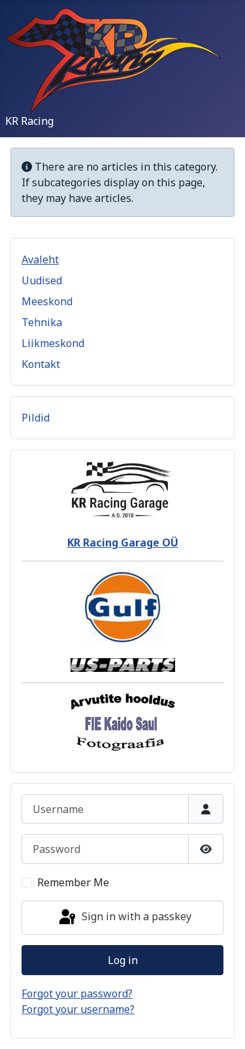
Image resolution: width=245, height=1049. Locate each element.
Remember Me (73, 882)
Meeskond (47, 301)
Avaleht (40, 259)
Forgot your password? (77, 993)
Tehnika (42, 322)
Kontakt (41, 364)
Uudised (42, 280)
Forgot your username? (78, 1009)
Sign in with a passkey (135, 916)
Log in (123, 960)
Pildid (36, 417)
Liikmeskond (53, 343)
